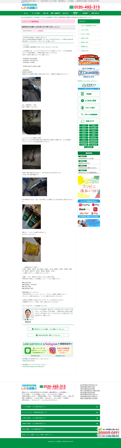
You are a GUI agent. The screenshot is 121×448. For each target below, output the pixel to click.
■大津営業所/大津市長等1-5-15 (88, 385)
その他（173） (85, 50)
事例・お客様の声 (27, 398)
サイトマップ (35, 400)
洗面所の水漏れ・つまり (44, 396)
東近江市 (93, 137)
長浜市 (84, 127)
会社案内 (65, 398)
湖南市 (93, 135)
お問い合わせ (25, 400)
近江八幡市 (94, 127)
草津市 (84, 130)
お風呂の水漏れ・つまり (28, 396)
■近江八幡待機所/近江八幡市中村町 (90, 390)
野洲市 (84, 135)
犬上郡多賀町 (88, 147)
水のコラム (48, 398)
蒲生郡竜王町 (83, 142)
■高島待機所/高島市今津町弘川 (89, 396)
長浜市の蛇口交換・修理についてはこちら (49, 335)
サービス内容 (25, 394)
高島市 (84, 137)
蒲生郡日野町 (93, 139)
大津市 (84, 125)
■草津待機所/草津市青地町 (87, 392)
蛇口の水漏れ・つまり (60, 396)
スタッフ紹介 (57, 398)
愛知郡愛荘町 (93, 142)
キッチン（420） (85, 34)
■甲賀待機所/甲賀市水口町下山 (89, 394)
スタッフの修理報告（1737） (89, 25)
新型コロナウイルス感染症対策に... (88, 172)
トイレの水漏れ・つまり (38, 394)
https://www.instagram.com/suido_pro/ (33, 366)
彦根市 (93, 125)
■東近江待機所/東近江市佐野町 (89, 398)
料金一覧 (70, 396)
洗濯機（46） (84, 46)
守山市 (93, 130)
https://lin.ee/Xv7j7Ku (28, 360)
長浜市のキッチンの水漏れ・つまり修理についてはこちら (49, 329)
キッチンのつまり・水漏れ (55, 394)
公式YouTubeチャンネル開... (86, 158)
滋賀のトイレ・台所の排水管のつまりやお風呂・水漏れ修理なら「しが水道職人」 (44, 392)
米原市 (84, 139)
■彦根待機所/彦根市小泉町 (87, 387)
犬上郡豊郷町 (83, 144)
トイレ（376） (85, 29)
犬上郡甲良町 (93, 144)
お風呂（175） (85, 38)
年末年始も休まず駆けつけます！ (88, 167)
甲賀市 (93, 132)
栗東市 (84, 132)
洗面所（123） (85, 42)
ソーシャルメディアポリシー (49, 400)
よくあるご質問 (38, 398)
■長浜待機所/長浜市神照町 (87, 388)
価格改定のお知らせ (84, 163)
